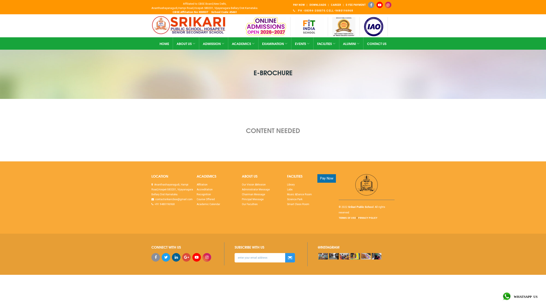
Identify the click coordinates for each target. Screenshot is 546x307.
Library (291, 184)
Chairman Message (253, 194)
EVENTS (301, 43)
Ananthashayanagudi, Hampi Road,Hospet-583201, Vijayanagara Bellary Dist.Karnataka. (172, 189)
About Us (185, 43)
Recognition (204, 194)
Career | (337, 4)
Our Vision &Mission (254, 184)
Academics (242, 43)
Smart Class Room (298, 204)
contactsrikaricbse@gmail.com (173, 199)
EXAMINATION (273, 43)
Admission (212, 43)
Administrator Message (256, 189)
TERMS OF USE (347, 218)
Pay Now (326, 178)
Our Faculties (250, 204)
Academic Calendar (208, 204)
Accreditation (205, 189)
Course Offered (206, 199)
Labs (290, 189)
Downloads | (319, 4)
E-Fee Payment (356, 4)
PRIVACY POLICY (367, 218)
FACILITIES (325, 43)
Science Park (294, 199)
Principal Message (253, 199)
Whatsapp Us (524, 296)
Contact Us (376, 43)
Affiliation (202, 184)
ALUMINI (350, 43)
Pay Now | (300, 4)
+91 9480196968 (164, 204)
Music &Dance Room (299, 194)
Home (164, 43)
